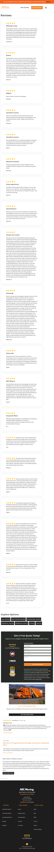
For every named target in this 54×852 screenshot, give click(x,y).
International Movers (34, 619)
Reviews (35, 821)
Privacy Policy (38, 679)
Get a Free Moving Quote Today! (27, 706)
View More (20, 825)
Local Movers (5, 619)
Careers (35, 825)
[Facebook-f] (27, 844)
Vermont (20, 821)
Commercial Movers (21, 623)
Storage (32, 623)
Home (2, 778)
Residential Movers (7, 623)
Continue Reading (8, 752)
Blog (35, 813)
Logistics (39, 623)
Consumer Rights (38, 829)
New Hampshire (21, 817)
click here (48, 1)
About (35, 809)
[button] (45, 7)
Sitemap (30, 846)
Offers (35, 817)
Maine (19, 809)
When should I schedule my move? (12, 759)
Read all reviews (7, 732)
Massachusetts (21, 813)
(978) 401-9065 (27, 800)
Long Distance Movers (18, 619)
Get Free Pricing (38, 664)
